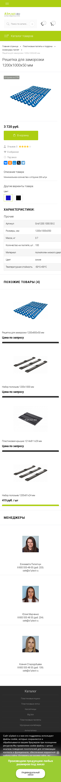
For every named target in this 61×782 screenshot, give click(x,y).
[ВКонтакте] (6, 163)
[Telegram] (23, 163)
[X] (19, 163)
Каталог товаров (21, 36)
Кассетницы (30, 709)
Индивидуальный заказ (30, 773)
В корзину (23, 135)
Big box (30, 714)
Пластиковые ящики (30, 698)
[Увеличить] (30, 96)
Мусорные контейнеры (30, 725)
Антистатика (30, 730)
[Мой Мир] (14, 163)
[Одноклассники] (10, 163)
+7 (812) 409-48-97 (47, 12)
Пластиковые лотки (30, 704)
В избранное (13, 151)
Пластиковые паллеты (30, 720)
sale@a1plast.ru (30, 570)
